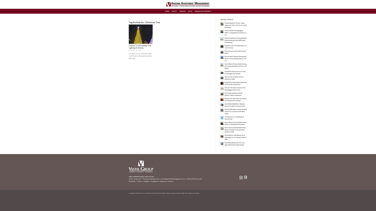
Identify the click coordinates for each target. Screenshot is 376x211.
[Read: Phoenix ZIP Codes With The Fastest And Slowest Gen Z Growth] (222, 99)
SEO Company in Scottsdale (192, 193)
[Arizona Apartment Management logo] (188, 4)
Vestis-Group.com (135, 179)
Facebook (132, 181)
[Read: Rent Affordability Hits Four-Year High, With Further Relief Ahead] (222, 143)
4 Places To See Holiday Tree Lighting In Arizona (140, 46)
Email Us (171, 181)
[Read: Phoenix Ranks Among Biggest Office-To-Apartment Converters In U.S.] (222, 31)
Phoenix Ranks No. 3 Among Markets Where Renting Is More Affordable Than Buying (236, 40)
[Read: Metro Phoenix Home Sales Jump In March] (222, 52)
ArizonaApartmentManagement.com (173, 179)
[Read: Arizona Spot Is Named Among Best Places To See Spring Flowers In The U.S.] (222, 57)
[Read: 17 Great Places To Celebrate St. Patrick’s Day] (222, 118)
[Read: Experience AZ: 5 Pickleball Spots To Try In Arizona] (222, 46)
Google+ (146, 181)
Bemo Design (161, 193)
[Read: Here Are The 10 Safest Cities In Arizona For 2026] (222, 78)
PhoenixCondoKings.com (151, 179)
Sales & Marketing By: (136, 176)
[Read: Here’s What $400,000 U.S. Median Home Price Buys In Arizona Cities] (222, 105)
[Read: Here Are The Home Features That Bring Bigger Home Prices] (222, 88)
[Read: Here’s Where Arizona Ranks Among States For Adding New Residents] (222, 123)
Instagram (154, 181)
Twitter (139, 181)
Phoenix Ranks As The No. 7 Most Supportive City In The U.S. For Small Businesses (236, 25)
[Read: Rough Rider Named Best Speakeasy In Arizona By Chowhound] (222, 83)
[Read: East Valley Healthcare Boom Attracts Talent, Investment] (222, 94)
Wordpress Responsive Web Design (175, 193)
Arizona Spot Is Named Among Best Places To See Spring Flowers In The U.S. (236, 59)
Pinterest (163, 181)
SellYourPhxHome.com (194, 179)
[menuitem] (167, 11)
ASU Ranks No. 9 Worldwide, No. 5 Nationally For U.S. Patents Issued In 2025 (236, 137)
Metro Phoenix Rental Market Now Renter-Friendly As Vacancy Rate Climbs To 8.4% (235, 130)
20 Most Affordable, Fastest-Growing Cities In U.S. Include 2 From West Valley (236, 111)
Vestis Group (149, 176)
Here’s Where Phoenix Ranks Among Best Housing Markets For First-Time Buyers (236, 66)
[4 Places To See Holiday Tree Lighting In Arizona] (141, 34)
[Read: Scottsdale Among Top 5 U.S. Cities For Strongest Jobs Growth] (222, 72)
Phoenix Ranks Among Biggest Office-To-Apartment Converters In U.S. (235, 33)
